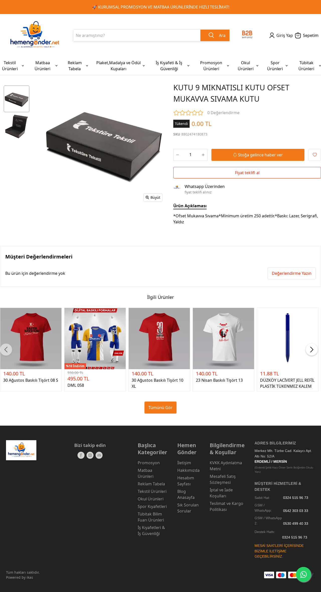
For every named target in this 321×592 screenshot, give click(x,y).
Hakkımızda (188, 470)
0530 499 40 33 (295, 523)
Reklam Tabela (151, 484)
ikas (30, 577)
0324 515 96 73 (295, 498)
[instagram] (90, 455)
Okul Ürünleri (151, 499)
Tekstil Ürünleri (152, 491)
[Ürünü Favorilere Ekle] (314, 155)
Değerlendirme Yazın (291, 273)
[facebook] (81, 455)
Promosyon (149, 463)
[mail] (99, 455)
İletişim (184, 463)
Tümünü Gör (160, 407)
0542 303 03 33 (295, 510)
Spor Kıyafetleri (152, 506)
